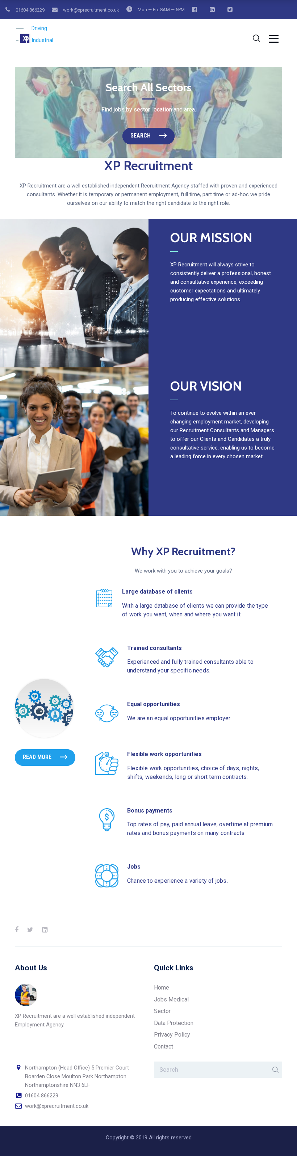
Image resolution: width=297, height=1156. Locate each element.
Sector (162, 1011)
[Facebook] (16, 929)
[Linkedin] (44, 929)
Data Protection (173, 1023)
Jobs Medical (171, 999)
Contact (163, 1046)
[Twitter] (30, 929)
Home (161, 987)
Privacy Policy (172, 1034)
